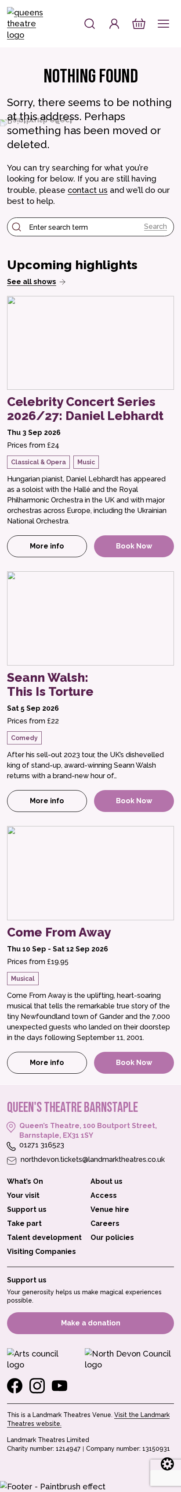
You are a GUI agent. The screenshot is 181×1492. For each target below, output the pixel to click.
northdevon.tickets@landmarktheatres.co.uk (93, 1159)
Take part (24, 1223)
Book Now (134, 546)
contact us (88, 190)
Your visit (23, 1195)
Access (103, 1195)
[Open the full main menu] (163, 23)
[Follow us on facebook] (14, 1386)
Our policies (112, 1237)
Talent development (44, 1237)
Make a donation (90, 1323)
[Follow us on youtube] (59, 1386)
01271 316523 (41, 1145)
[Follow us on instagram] (37, 1386)
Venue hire (109, 1209)
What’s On (25, 1181)
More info (58, 548)
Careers (104, 1223)
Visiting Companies (41, 1251)
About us (106, 1181)
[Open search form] (89, 23)
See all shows (31, 282)
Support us (27, 1209)
